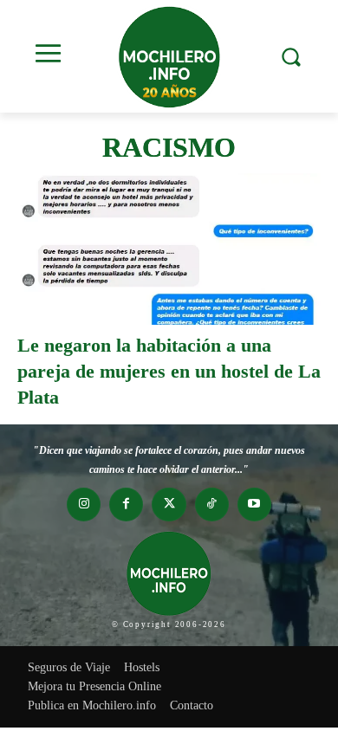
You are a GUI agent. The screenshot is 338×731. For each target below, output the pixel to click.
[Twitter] (168, 504)
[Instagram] (84, 504)
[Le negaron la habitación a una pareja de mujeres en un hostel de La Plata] (169, 249)
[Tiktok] (212, 504)
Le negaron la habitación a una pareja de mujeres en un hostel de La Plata (169, 371)
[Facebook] (126, 504)
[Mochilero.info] (169, 56)
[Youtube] (254, 504)
